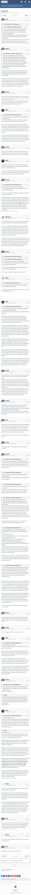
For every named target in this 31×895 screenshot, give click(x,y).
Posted (10, 20)
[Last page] (29, 16)
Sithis (6, 818)
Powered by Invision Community (15, 892)
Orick (3, 12)
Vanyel (7, 278)
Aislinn (7, 160)
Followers (14, 865)
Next (26, 15)
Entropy (7, 48)
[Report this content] (26, 20)
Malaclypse (8, 217)
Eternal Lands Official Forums (12, 6)
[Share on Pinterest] (20, 876)
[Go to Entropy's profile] (2, 49)
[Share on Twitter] (2, 876)
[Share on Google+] (6, 876)
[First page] (1, 16)
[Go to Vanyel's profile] (2, 278)
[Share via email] (17, 876)
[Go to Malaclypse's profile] (2, 217)
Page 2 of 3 (15, 15)
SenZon (7, 784)
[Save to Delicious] (11, 876)
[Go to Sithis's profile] (2, 819)
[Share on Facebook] (4, 876)
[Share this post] (28, 20)
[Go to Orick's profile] (2, 19)
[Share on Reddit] (13, 876)
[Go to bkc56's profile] (2, 110)
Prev (4, 15)
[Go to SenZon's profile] (2, 784)
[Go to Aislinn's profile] (2, 161)
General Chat (15, 12)
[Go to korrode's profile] (2, 180)
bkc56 (6, 109)
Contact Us (15, 889)
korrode (7, 179)
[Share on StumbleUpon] (15, 876)
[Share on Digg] (8, 876)
